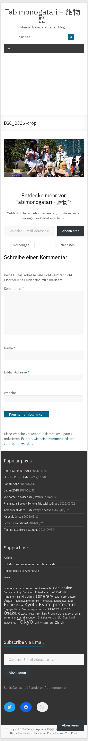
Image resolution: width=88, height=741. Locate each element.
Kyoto (31, 604)
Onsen (65, 609)
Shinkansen (29, 617)
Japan (9, 600)
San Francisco (51, 613)
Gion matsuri (58, 592)
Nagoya (8, 609)
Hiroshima (27, 596)
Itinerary (44, 596)
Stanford (69, 617)
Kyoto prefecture (57, 604)
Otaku (22, 613)
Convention (62, 588)
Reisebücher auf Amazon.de (21, 571)
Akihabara (9, 588)
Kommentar (14, 289)
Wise (7, 577)
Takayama (10, 622)
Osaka (10, 613)
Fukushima (41, 592)
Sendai (7, 617)
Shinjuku (16, 617)
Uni (37, 622)
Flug (19, 592)
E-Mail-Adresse (16, 372)
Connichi (45, 588)
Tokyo (25, 621)
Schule (78, 613)
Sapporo (68, 613)
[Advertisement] (44, 85)
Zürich (59, 622)
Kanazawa (60, 600)
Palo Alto (34, 613)
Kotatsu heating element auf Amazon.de (29, 564)
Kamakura (47, 600)
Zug (51, 622)
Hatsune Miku (12, 596)
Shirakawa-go (47, 617)
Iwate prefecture (65, 596)
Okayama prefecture (34, 609)
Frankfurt (28, 592)
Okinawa (53, 609)
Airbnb (8, 558)
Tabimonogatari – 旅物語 (42, 15)
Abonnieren (70, 231)
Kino (70, 600)
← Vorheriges (19, 245)
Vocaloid (44, 622)
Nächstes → (70, 245)
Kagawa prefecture (27, 600)
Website (10, 393)
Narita (17, 609)
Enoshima (10, 592)
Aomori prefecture (26, 588)
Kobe (9, 604)
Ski (59, 617)
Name (9, 348)
